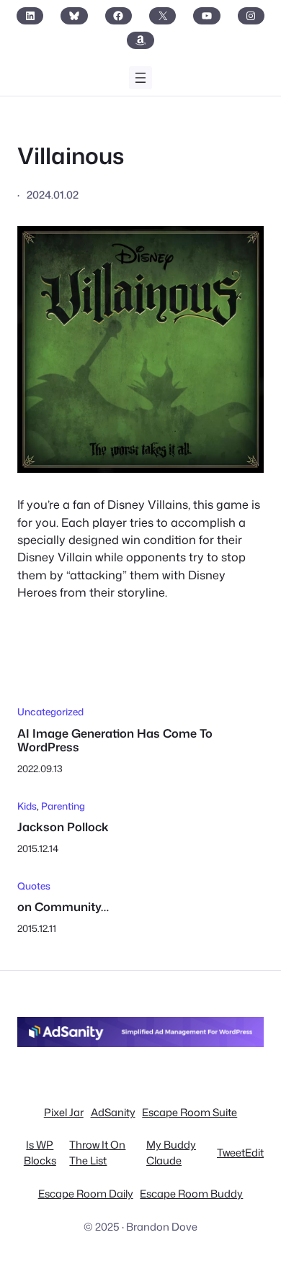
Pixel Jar (64, 1112)
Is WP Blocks (40, 1152)
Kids (27, 805)
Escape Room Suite (189, 1112)
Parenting (63, 805)
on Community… (63, 906)
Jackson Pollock (63, 826)
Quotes (33, 885)
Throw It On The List (97, 1152)
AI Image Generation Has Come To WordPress (115, 740)
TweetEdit (240, 1152)
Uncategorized (50, 711)
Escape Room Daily (85, 1193)
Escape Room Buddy (191, 1193)
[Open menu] (140, 77)
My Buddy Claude (171, 1152)
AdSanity (113, 1112)
